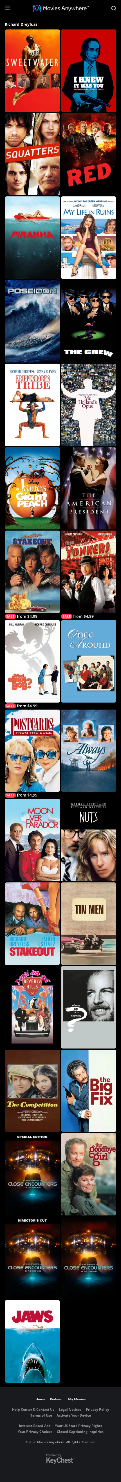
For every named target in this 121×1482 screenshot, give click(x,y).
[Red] (88, 154)
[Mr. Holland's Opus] (88, 405)
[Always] (88, 751)
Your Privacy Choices (35, 1431)
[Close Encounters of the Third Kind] (88, 1258)
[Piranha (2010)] (32, 237)
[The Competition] (32, 1091)
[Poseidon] (32, 321)
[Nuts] (88, 840)
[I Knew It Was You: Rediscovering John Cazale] (88, 70)
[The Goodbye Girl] (88, 1174)
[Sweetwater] (32, 70)
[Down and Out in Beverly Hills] (32, 1007)
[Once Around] (88, 661)
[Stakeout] (32, 923)
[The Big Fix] (88, 1091)
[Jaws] (32, 1341)
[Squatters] (32, 154)
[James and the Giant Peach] (32, 488)
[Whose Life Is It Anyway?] (88, 1007)
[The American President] (88, 488)
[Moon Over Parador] (32, 840)
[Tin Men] (88, 923)
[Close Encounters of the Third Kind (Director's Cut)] (32, 1258)
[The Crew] (88, 321)
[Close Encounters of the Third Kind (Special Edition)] (32, 1174)
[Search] (113, 8)
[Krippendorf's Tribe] (32, 405)
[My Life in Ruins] (88, 237)
